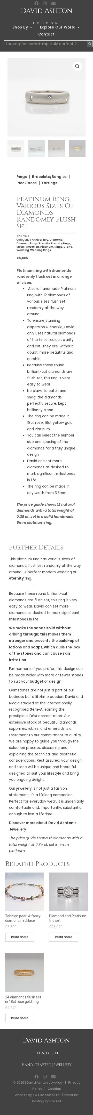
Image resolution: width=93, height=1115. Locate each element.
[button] (77, 66)
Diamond (56, 239)
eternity (16, 578)
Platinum (46, 246)
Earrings (49, 183)
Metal (21, 246)
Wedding (23, 250)
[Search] (89, 44)
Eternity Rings (60, 243)
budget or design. (46, 681)
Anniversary (40, 239)
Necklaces (27, 183)
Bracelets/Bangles (49, 176)
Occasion (32, 246)
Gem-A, (36, 709)
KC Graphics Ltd (46, 1095)
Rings (22, 176)
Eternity (44, 243)
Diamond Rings (27, 243)
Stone (68, 246)
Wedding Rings (40, 250)
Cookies (54, 1089)
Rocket (55, 1101)
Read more (19, 937)
